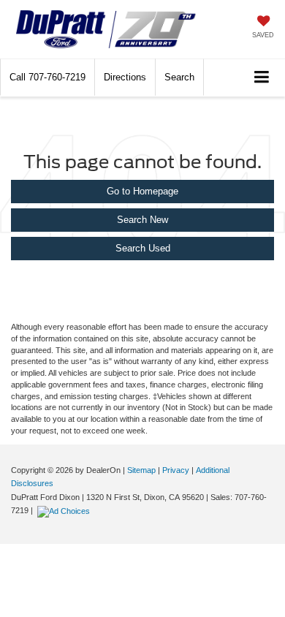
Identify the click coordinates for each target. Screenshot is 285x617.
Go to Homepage (142, 191)
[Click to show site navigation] (262, 77)
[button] (47, 77)
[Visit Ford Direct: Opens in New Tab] (65, 510)
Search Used (142, 248)
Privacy (175, 470)
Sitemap (141, 470)
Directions (125, 77)
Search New (142, 219)
